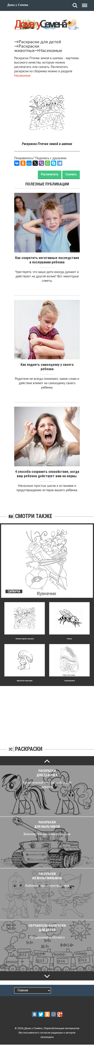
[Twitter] (41, 1014)
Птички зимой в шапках (25, 639)
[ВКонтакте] (16, 163)
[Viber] (41, 163)
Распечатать (49, 174)
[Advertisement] (47, 713)
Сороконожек (69, 681)
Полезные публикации (47, 184)
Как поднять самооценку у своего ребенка (47, 367)
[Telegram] (59, 163)
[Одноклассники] (23, 163)
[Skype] (53, 163)
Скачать (71, 174)
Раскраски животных (26, 48)
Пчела (69, 639)
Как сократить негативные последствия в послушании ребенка (47, 260)
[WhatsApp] (47, 163)
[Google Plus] (60, 1014)
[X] (35, 163)
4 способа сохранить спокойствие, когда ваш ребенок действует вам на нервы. (47, 474)
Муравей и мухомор (24, 681)
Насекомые (50, 50)
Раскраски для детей (40, 42)
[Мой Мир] (29, 163)
